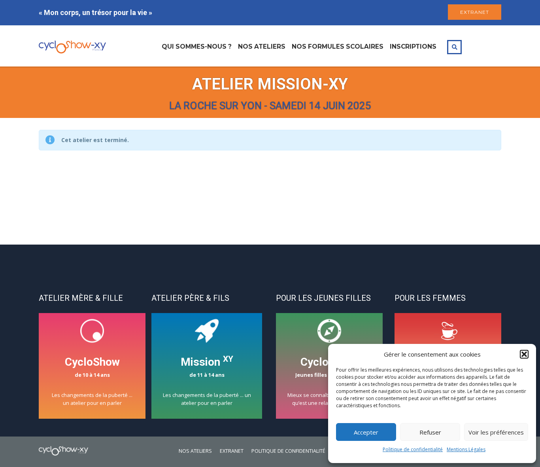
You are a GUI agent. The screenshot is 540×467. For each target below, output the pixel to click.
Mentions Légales (466, 449)
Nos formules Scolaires (337, 46)
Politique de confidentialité (413, 449)
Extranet (232, 451)
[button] (524, 354)
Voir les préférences (496, 432)
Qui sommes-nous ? (197, 46)
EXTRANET (474, 12)
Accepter (366, 432)
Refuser (430, 432)
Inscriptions (413, 46)
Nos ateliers (261, 46)
